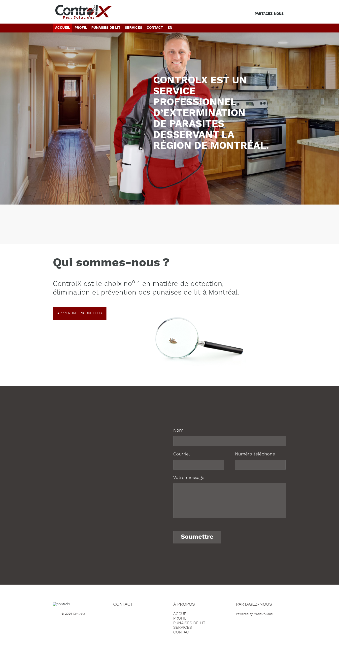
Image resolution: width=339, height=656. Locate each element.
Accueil (62, 28)
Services (133, 28)
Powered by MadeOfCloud (254, 614)
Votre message (188, 478)
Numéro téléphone (255, 454)
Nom (178, 430)
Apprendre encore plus (79, 313)
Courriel (181, 454)
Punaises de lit (105, 28)
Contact (155, 28)
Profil (80, 28)
